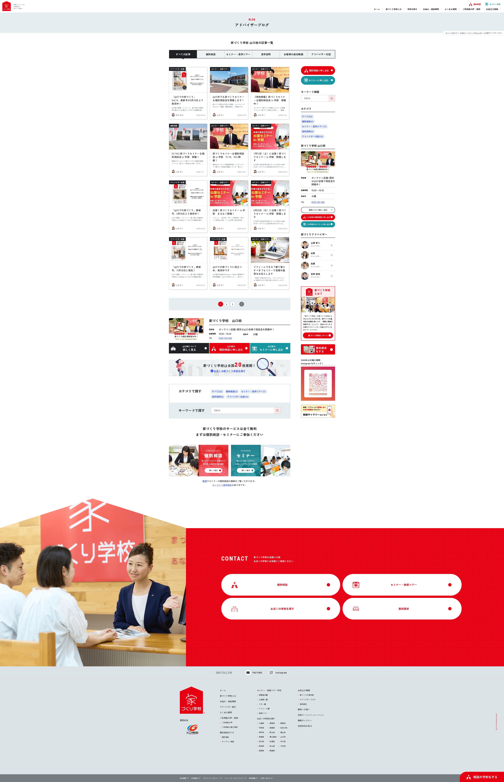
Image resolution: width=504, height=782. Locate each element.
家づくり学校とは (228, 695)
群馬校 (283, 723)
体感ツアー (263, 713)
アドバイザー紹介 (228, 706)
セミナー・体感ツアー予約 (269, 690)
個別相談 (225, 737)
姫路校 (272, 727)
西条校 (261, 750)
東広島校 (273, 737)
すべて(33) (217, 391)
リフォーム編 (264, 708)
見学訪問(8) (218, 396)
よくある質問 (226, 712)
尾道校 (261, 737)
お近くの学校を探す (266, 718)
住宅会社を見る (305, 726)
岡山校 (272, 732)
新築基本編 (263, 695)
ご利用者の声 (227, 722)
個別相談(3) (231, 391)
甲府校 (261, 727)
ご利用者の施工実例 (230, 727)
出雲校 (272, 741)
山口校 (283, 737)
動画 (205, 481)
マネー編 (262, 704)
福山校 (283, 732)
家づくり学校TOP (451, 33)
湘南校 (272, 723)
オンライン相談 (228, 741)
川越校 (261, 723)
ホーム (223, 690)
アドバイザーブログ (308, 699)
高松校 (261, 746)
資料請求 (303, 704)
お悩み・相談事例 (228, 701)
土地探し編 (263, 699)
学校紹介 (463, 33)
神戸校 (261, 732)
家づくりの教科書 (307, 695)
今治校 (283, 746)
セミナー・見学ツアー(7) (253, 391)
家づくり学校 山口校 (475, 33)
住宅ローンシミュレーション (311, 714)
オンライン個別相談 (222, 485)
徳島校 (272, 750)
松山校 (272, 746)
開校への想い (304, 709)
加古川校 (283, 727)
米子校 (283, 741)
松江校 (261, 741)
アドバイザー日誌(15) (237, 396)
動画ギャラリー (305, 720)
